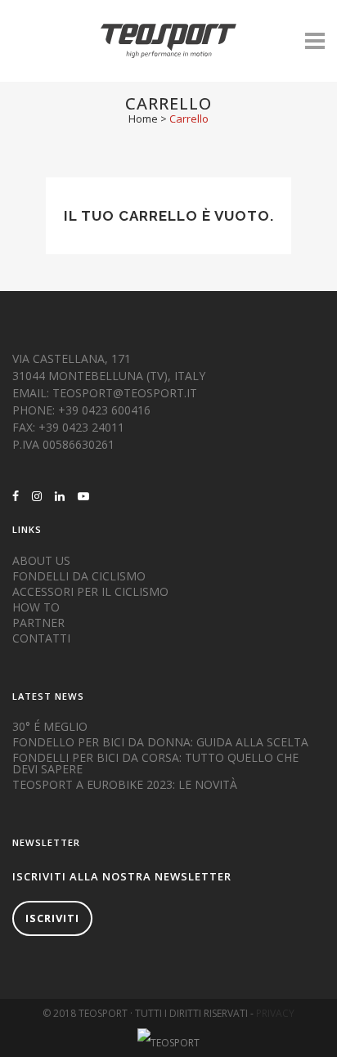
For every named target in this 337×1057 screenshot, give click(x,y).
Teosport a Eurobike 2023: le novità (124, 785)
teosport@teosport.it (124, 393)
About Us (41, 561)
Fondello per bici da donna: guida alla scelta (160, 742)
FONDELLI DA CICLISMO (79, 576)
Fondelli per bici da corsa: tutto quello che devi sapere (155, 763)
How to (36, 607)
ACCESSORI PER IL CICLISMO (90, 592)
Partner (38, 623)
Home (143, 118)
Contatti (41, 638)
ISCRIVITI (52, 918)
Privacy (275, 1013)
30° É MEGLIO (50, 726)
